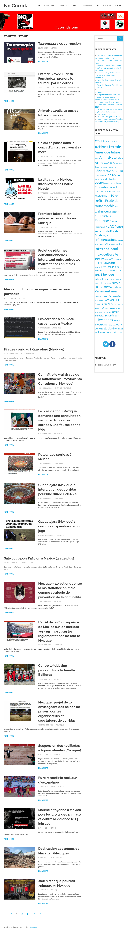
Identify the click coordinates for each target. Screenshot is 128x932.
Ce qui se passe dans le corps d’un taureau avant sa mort (59, 147)
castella (97, 179)
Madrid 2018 (115, 266)
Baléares (117, 163)
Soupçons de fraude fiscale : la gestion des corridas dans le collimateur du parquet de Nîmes (107, 97)
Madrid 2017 (101, 267)
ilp (120, 244)
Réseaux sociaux (115, 308)
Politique (56, 268)
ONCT (97, 286)
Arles (99, 162)
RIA (102, 308)
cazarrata (104, 179)
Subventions (104, 320)
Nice (102, 283)
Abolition (109, 141)
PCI (110, 295)
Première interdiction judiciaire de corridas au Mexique (57, 218)
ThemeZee (33, 927)
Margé (98, 270)
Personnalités (116, 296)
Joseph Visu (109, 259)
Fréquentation (105, 240)
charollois (112, 179)
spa (103, 316)
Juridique (70, 193)
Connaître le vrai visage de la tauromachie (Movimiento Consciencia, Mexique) (60, 379)
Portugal (109, 299)
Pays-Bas (104, 296)
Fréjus (105, 235)
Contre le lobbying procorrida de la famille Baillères (56, 670)
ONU (103, 286)
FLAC (110, 226)
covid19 (108, 196)
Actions (54, 48)
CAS (110, 175)
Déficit (100, 201)
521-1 (98, 141)
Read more (43, 62)
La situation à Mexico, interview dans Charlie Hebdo (55, 184)
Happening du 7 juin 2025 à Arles (109, 117)
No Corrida (16, 5)
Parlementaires (106, 291)
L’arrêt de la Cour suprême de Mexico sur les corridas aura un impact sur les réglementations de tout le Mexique (59, 631)
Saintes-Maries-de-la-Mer (103, 312)
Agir (75, 6)
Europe (113, 221)
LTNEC (98, 263)
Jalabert (99, 258)
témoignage (105, 324)
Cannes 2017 (117, 171)
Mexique (107, 274)
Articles (64, 6)
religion (97, 308)
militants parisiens (105, 278)
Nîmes (116, 283)
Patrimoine (98, 296)
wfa (121, 332)
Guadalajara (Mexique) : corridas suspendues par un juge (59, 526)
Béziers (100, 171)
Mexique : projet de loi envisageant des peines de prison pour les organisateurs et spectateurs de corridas (59, 711)
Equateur (105, 215)
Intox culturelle (106, 254)
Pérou (104, 303)
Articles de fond (59, 87)
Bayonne (98, 167)
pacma (113, 287)
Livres (121, 259)
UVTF (119, 324)
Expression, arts (73, 87)
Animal (97, 158)
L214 (117, 259)
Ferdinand (100, 226)
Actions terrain (108, 146)
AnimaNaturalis (111, 157)
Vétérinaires (113, 332)
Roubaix (107, 308)
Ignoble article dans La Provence (110, 102)
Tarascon (117, 320)
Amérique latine (107, 152)
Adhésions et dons (91, 6)
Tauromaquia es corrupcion (59, 43)
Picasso (100, 300)
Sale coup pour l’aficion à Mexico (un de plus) (39, 558)
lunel (103, 263)
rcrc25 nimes (117, 304)
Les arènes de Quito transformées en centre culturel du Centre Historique (108, 75)
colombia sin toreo (113, 183)
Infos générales (58, 119)
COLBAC (100, 182)
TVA (97, 324)
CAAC (108, 171)
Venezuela (101, 328)
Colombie (101, 187)
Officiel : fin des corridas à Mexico (110, 65)
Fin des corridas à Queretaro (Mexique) (34, 349)
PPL (117, 299)
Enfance (58, 388)
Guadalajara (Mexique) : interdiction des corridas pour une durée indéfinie (57, 489)
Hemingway (98, 244)
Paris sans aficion (104, 114)
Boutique (107, 6)
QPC (110, 304)
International (106, 248)
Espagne (102, 221)
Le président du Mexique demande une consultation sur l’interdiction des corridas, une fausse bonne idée (59, 420)
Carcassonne (101, 175)
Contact (118, 6)
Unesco (113, 325)
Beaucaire (106, 167)
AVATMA (108, 163)
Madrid (111, 262)
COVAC (98, 196)
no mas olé (108, 283)
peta (96, 300)
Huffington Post (111, 244)
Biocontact (113, 167)
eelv (116, 206)
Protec (97, 304)
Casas (116, 175)
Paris (118, 286)
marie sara (105, 271)
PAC (108, 286)
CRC (116, 196)
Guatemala (119, 240)
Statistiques (112, 315)
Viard (111, 328)
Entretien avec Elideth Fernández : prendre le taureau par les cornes (55, 78)
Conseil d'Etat (116, 192)
